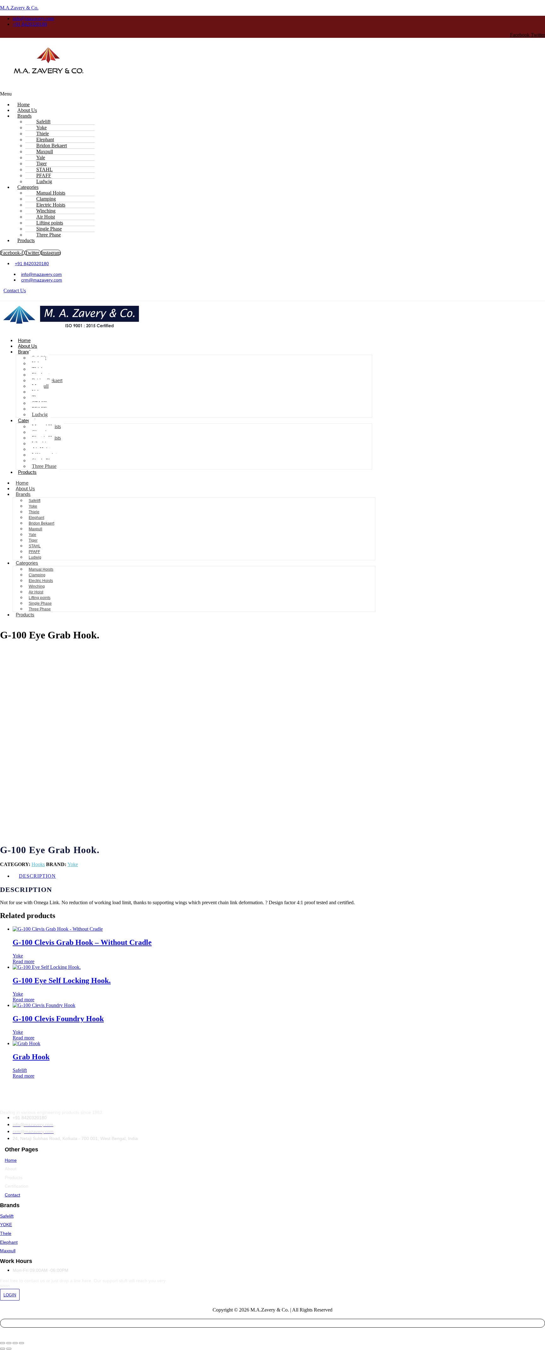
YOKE (6, 1224)
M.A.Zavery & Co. (19, 7)
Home (24, 340)
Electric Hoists (41, 581)
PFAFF (34, 552)
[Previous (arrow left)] (2, 1349)
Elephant (36, 517)
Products (26, 240)
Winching (37, 586)
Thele (5, 1233)
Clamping (37, 575)
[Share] (15, 1343)
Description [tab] (37, 876)
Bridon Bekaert (41, 523)
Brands (24, 116)
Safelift (34, 500)
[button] (203, 94)
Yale (32, 534)
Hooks (38, 864)
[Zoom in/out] (2, 1343)
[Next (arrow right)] (8, 1349)
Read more (23, 961)
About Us (27, 346)
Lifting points (39, 598)
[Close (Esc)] (21, 1343)
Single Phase (40, 603)
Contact (12, 1194)
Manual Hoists (41, 569)
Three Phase (48, 234)
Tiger (33, 540)
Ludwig (40, 414)
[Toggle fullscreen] (8, 1343)
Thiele (34, 512)
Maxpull (35, 529)
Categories (27, 563)
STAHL (35, 546)
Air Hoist (36, 592)
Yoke (33, 506)
